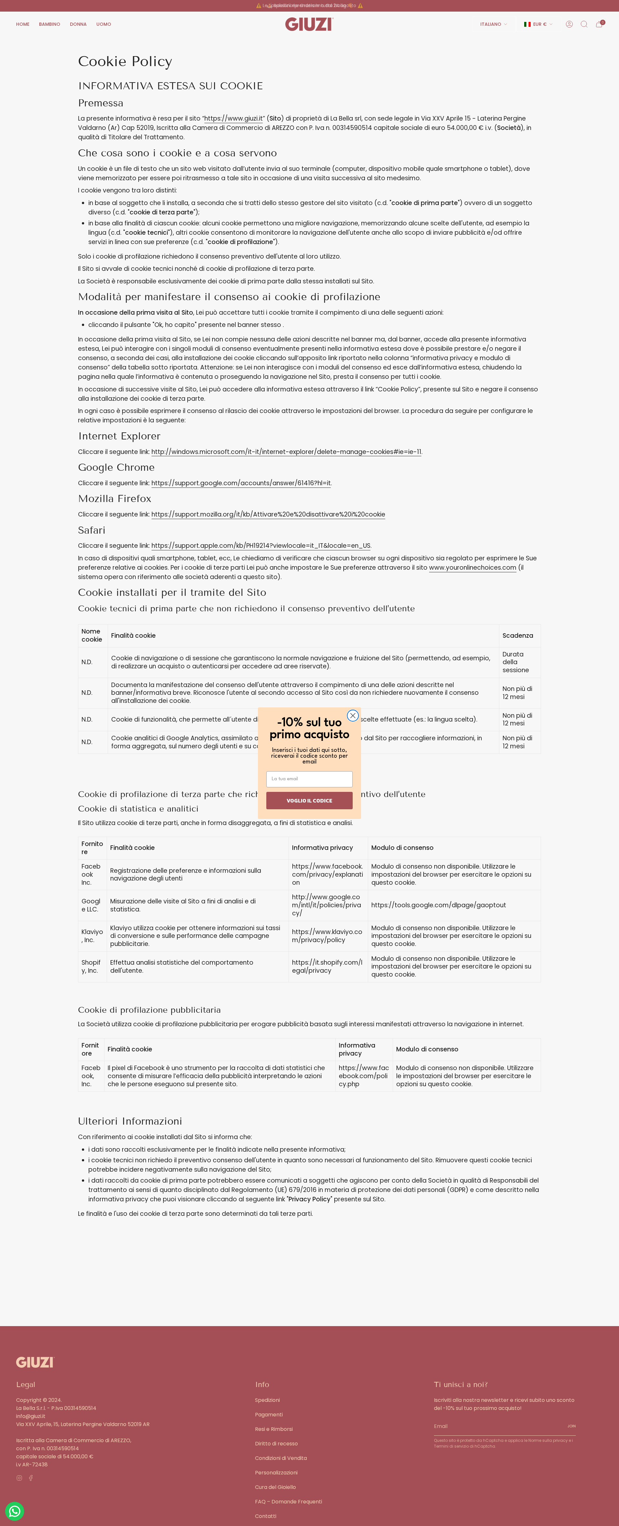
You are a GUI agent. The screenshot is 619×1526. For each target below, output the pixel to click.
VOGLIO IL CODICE (309, 800)
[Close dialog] (353, 715)
